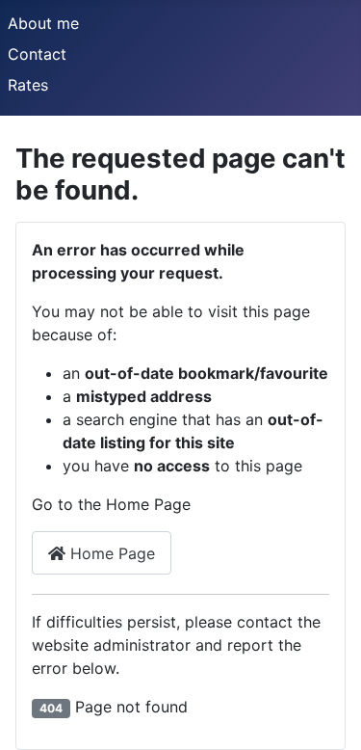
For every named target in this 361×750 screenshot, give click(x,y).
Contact (37, 54)
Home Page (110, 553)
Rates (28, 84)
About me (43, 23)
